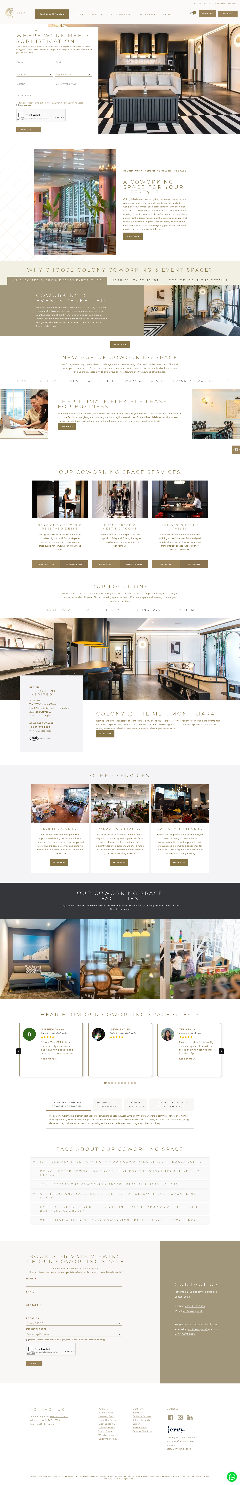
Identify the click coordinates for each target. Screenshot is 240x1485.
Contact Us (172, 1408)
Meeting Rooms (106, 1427)
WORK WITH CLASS (144, 380)
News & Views (140, 1427)
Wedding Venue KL (108, 1435)
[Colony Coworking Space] (15, 13)
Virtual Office (105, 1431)
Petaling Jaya (145, 610)
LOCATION (34, 1318)
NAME (31, 1279)
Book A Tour (207, 13)
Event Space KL (106, 1423)
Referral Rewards (141, 1420)
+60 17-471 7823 (195, 1306)
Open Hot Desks (107, 1420)
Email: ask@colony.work (225, 3)
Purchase (103, 1408)
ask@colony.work (193, 1311)
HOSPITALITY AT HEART (135, 280)
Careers (137, 1423)
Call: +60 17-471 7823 (203, 3)
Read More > (49, 1058)
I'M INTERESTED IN (40, 1329)
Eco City (110, 610)
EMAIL (31, 1292)
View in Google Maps (40, 730)
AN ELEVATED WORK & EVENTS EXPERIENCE (57, 280)
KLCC (86, 610)
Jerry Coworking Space (179, 1448)
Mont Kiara (58, 610)
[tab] (57, 281)
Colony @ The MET (108, 1438)
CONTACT (33, 1305)
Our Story (138, 1408)
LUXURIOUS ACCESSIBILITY (201, 380)
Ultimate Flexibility (34, 380)
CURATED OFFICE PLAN (91, 380)
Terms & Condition (142, 1431)
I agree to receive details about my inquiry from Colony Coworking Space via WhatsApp (51, 104)
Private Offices (105, 1412)
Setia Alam (182, 610)
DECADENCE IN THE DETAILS (198, 280)
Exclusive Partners (142, 1416)
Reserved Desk (106, 1416)
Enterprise (138, 1412)
